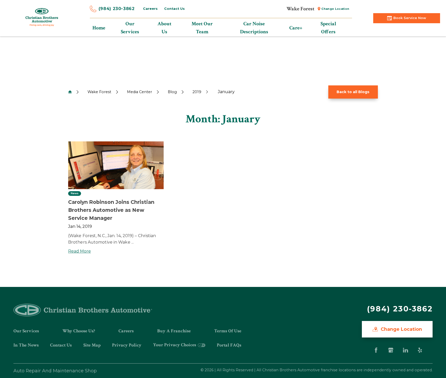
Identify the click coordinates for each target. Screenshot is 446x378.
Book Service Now (409, 18)
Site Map (92, 345)
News (74, 193)
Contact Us (174, 9)
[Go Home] (70, 92)
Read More (79, 251)
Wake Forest (99, 92)
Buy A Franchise (174, 331)
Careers (150, 9)
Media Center (139, 92)
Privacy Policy (126, 345)
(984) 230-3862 (117, 8)
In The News (26, 345)
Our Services (26, 331)
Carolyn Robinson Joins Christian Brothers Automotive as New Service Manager (111, 210)
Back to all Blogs (353, 92)
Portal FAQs (229, 345)
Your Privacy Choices (175, 345)
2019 (197, 92)
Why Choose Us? (78, 331)
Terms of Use (227, 331)
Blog (172, 92)
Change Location (335, 9)
